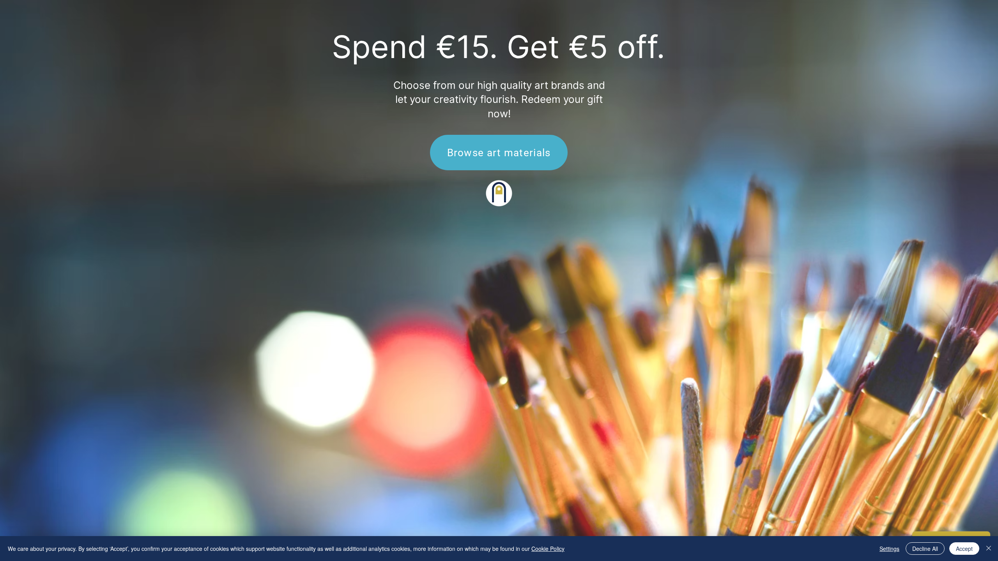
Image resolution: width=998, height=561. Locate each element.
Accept (964, 548)
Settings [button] (889, 548)
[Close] (988, 548)
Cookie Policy (547, 548)
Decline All (925, 548)
